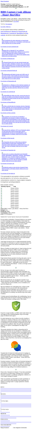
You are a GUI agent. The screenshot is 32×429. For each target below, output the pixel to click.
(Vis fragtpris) (8, 24)
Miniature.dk (14, 31)
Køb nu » (8, 26)
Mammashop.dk (5, 33)
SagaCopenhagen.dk (6, 31)
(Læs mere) (16, 21)
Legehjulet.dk (12, 33)
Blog (11, 427)
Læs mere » (3, 26)
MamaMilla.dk (20, 33)
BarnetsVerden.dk (22, 31)
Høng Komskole (5, 1)
